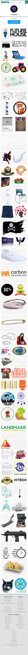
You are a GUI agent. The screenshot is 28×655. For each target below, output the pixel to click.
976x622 (3, 235)
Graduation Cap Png (20, 624)
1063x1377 (4, 474)
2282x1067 (13, 38)
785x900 (3, 186)
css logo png (8, 601)
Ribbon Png (7, 623)
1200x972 (15, 114)
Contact (20, 600)
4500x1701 (4, 149)
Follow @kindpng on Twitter (20, 612)
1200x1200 (4, 264)
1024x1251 (4, 592)
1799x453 (3, 281)
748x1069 (3, 558)
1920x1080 (4, 544)
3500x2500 (14, 378)
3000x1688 (13, 60)
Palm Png (20, 616)
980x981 (3, 295)
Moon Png (20, 623)
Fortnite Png (20, 628)
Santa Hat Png (8, 619)
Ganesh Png (14, 640)
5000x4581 (15, 163)
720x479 (17, 99)
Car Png (14, 632)
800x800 (3, 330)
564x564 (3, 511)
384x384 (3, 405)
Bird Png (14, 633)
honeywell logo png (7, 610)
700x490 (3, 390)
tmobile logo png (7, 612)
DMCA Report (20, 603)
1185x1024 (18, 246)
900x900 (17, 131)
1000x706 (3, 484)
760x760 (3, 366)
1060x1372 (18, 527)
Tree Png (20, 619)
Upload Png (20, 607)
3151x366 (14, 448)
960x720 (15, 366)
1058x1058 (4, 576)
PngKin (7, 624)
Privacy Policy (20, 605)
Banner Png (14, 642)
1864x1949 (17, 217)
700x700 (3, 313)
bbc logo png (8, 607)
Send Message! (14, 22)
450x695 (3, 163)
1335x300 (3, 437)
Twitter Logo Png (7, 618)
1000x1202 (17, 592)
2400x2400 (16, 474)
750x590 (18, 458)
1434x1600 (18, 419)
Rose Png (8, 621)
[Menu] (26, 2)
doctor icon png (7, 608)
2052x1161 (13, 186)
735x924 (19, 344)
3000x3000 (4, 49)
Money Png (14, 630)
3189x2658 (14, 511)
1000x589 (18, 175)
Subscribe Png (8, 616)
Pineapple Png (14, 635)
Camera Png (20, 618)
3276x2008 (15, 355)
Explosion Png (20, 626)
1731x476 (17, 484)
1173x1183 (4, 448)
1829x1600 (4, 114)
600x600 (3, 72)
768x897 (17, 203)
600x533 (3, 344)
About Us (20, 598)
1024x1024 (4, 89)
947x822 (3, 355)
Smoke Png (20, 621)
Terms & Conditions (20, 601)
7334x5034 (4, 99)
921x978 (3, 378)
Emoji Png (14, 637)
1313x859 (3, 458)
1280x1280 (4, 527)
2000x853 (14, 49)
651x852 (3, 131)
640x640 (3, 497)
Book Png (14, 639)
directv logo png (7, 600)
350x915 (3, 38)
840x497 (15, 72)
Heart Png (8, 628)
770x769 (3, 419)
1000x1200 (4, 217)
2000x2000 (4, 203)
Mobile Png (7, 626)
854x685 (14, 558)
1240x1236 (17, 295)
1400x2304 (18, 405)
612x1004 (3, 60)
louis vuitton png (7, 598)
